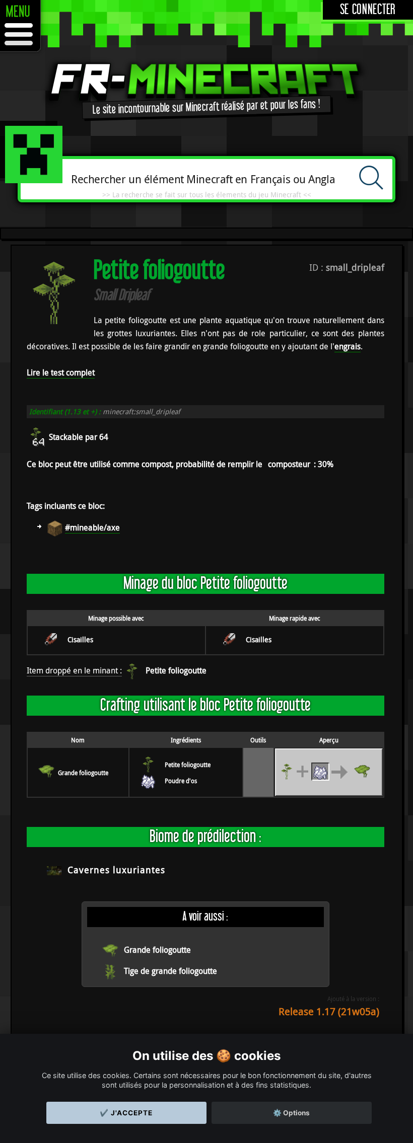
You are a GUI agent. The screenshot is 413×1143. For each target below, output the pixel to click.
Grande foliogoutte (83, 773)
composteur (289, 464)
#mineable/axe (92, 527)
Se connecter (368, 10)
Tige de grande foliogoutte (170, 970)
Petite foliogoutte (176, 670)
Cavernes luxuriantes (116, 870)
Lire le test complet (61, 372)
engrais (347, 346)
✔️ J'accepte (126, 1113)
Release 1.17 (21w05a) (329, 1011)
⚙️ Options (291, 1113)
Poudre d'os (181, 781)
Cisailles (80, 639)
